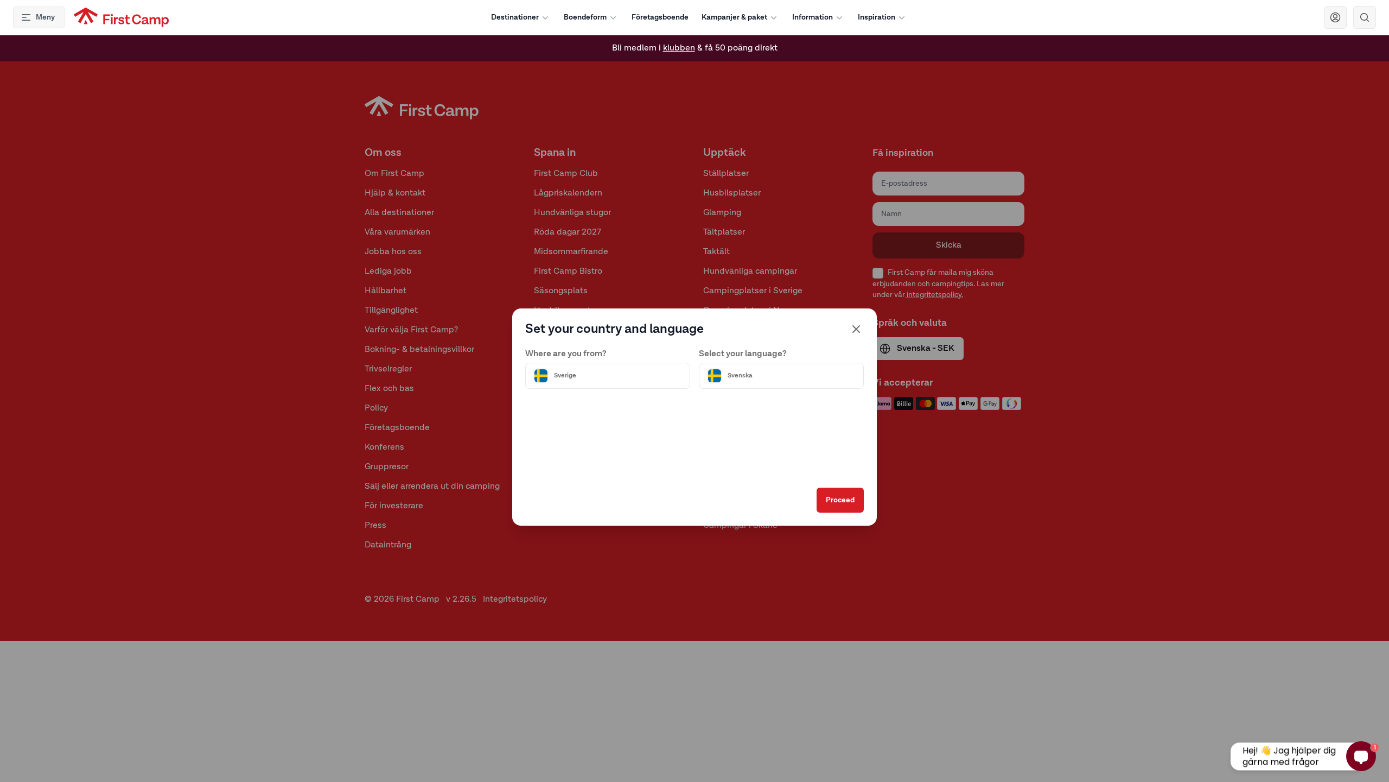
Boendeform (585, 17)
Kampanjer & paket (734, 17)
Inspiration (876, 17)
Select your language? (743, 354)
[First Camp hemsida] (121, 17)
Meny (45, 17)
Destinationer (515, 17)
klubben (679, 48)
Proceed (840, 500)
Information (812, 17)
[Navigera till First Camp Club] (1335, 17)
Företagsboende (660, 17)
